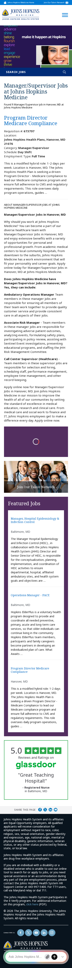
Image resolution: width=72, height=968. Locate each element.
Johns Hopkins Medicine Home (21, 2)
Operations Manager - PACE (30, 595)
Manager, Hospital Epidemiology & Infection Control (35, 520)
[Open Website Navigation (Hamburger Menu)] (63, 10)
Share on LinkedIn (50, 809)
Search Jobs (16, 72)
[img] (20, 14)
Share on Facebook (40, 809)
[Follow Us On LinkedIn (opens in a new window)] (44, 932)
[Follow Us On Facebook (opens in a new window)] (20, 932)
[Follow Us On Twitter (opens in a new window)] (28, 932)
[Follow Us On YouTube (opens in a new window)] (36, 932)
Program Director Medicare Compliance (30, 670)
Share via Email (55, 809)
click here (32, 904)
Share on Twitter (45, 809)
